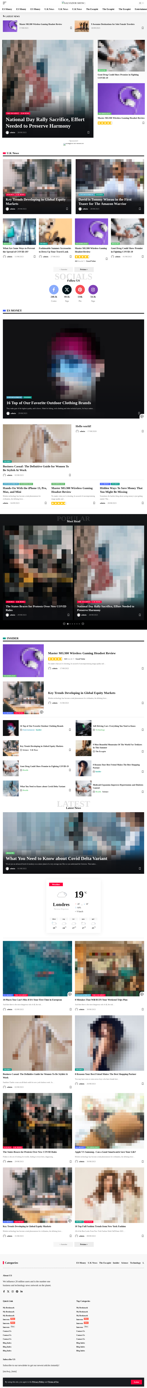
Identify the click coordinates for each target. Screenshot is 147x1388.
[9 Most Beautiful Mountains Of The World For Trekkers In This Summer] (83, 748)
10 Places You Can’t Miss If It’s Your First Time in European (32, 1000)
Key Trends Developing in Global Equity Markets (81, 693)
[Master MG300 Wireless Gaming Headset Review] (10, 26)
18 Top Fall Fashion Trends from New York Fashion (100, 1226)
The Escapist (13, 113)
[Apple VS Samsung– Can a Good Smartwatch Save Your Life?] (109, 1121)
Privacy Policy (38, 1382)
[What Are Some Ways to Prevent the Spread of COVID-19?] (19, 231)
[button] (136, 1382)
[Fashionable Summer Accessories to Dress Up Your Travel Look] (55, 231)
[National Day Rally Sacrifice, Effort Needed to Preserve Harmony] (47, 89)
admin (12, 132)
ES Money (105, 484)
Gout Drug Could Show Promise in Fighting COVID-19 (44, 766)
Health (102, 70)
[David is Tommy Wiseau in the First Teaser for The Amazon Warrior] (110, 186)
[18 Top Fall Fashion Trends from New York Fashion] (109, 1195)
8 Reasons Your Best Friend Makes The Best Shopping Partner (105, 1074)
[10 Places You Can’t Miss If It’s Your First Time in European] (37, 969)
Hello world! (83, 426)
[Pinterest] (80, 294)
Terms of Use (53, 1382)
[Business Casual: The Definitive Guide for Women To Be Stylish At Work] (37, 443)
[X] (67, 294)
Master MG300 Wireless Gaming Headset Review (40, 24)
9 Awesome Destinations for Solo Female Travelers (113, 24)
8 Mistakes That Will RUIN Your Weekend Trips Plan (101, 1000)
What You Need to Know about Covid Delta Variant (42, 786)
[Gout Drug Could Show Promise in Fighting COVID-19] (121, 56)
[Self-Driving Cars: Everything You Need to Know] (83, 728)
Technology (104, 113)
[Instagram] (93, 294)
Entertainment (87, 194)
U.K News (25, 113)
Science (10, 194)
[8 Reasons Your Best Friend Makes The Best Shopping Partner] (83, 768)
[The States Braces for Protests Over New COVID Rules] (38, 573)
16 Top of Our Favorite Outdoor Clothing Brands (48, 403)
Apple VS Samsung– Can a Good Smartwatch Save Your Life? (105, 1152)
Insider (99, 194)
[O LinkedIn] (21, 1292)
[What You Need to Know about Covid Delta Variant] (11, 788)
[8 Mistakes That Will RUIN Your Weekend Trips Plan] (109, 969)
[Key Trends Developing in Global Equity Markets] (37, 186)
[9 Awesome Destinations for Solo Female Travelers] (82, 26)
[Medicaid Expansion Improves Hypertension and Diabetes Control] (83, 788)
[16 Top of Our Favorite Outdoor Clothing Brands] (73, 369)
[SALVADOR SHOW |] (73, 3)
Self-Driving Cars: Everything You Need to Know (114, 726)
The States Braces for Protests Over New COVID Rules (30, 1152)
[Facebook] (54, 294)
